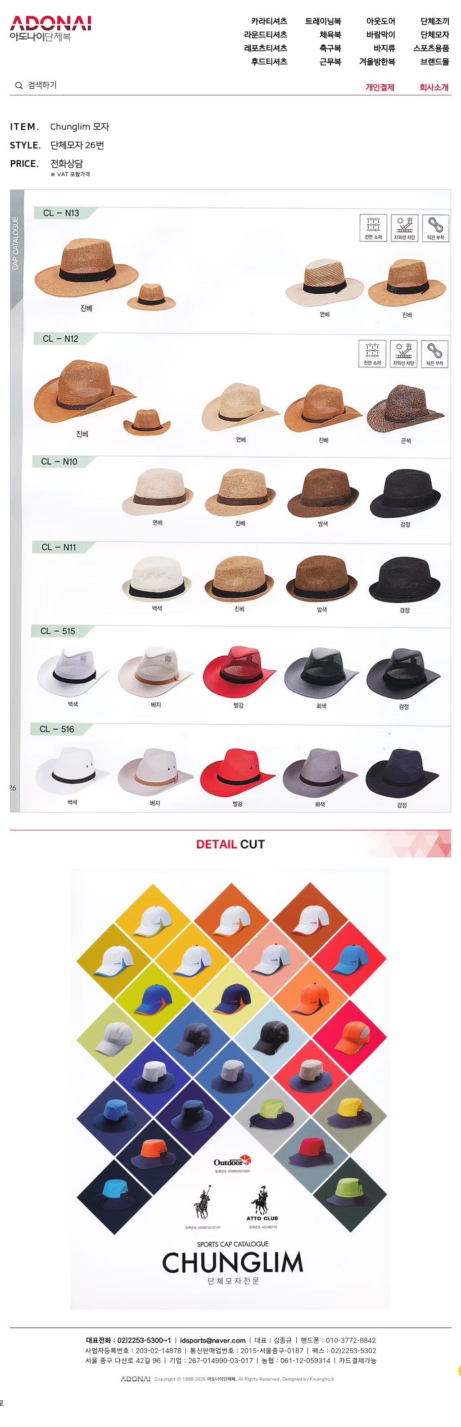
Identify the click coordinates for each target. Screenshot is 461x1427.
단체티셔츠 (69, 1397)
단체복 (32, 1397)
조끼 (135, 1397)
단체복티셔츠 (95, 1397)
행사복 (324, 1407)
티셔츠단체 (101, 1407)
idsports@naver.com (213, 1340)
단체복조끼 (174, 1397)
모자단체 (144, 1407)
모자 (192, 1397)
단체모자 (208, 1397)
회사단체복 (77, 1407)
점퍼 (306, 1397)
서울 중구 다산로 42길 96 (123, 1360)
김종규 (282, 1340)
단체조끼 (152, 1397)
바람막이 (229, 1397)
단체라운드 (304, 1407)
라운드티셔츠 (277, 1407)
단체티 (48, 1397)
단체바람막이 (253, 1397)
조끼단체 (123, 1407)
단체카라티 (190, 1407)
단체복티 (119, 1397)
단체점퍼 (322, 1397)
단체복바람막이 (283, 1397)
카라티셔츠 (166, 1407)
